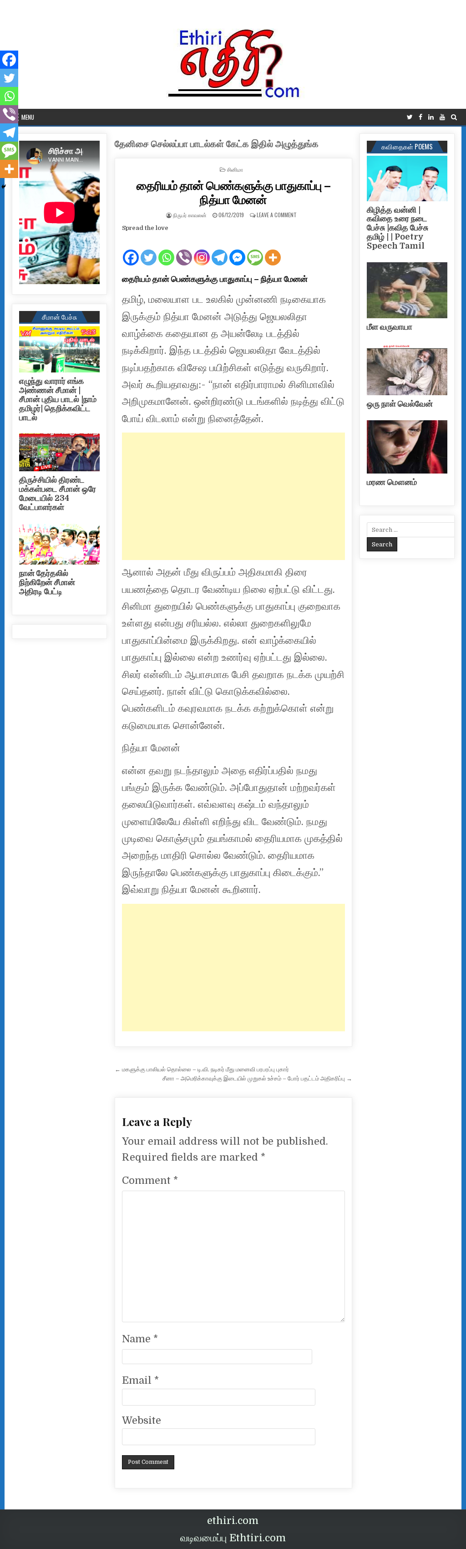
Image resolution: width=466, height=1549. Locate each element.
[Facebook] (420, 117)
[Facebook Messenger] (237, 249)
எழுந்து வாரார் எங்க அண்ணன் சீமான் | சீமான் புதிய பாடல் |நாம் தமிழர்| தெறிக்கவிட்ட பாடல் (57, 399)
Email (140, 1380)
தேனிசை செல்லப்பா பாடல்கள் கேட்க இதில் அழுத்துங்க (217, 144)
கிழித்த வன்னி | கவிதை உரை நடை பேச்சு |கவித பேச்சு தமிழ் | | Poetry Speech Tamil (397, 227)
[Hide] (3, 186)
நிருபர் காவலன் (190, 215)
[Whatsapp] (166, 249)
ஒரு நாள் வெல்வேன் (400, 403)
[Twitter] (410, 117)
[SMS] (255, 249)
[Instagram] (202, 249)
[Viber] (184, 249)
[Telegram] (220, 249)
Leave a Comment (277, 215)
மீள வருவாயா (389, 326)
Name (140, 1339)
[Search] (454, 117)
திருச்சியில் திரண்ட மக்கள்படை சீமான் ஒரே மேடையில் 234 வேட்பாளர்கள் (57, 493)
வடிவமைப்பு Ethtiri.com (233, 1538)
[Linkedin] (431, 117)
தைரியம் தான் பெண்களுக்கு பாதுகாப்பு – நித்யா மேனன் (233, 192)
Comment (150, 1180)
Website (141, 1420)
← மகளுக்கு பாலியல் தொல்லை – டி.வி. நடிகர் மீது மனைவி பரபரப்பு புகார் (202, 1069)
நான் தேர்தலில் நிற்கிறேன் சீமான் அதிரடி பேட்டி (47, 582)
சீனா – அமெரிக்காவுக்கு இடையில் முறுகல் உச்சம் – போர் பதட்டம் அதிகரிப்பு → (257, 1078)
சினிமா (235, 169)
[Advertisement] (233, 496)
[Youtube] (442, 117)
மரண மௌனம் (392, 482)
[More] (273, 249)
